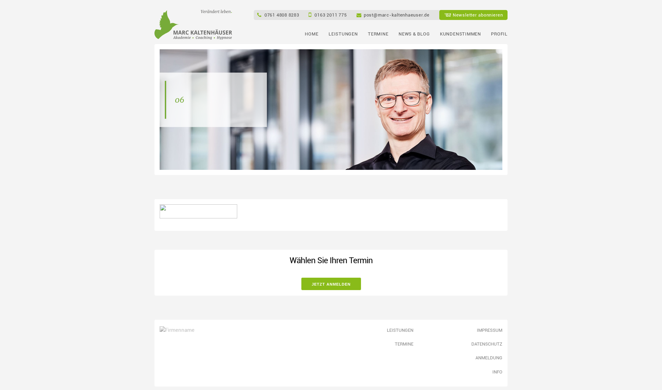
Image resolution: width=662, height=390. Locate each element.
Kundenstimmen (460, 34)
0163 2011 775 (330, 15)
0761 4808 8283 (281, 15)
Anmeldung (488, 357)
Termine (378, 34)
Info (497, 371)
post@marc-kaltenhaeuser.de (397, 15)
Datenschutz (486, 344)
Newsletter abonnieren (478, 15)
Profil (499, 34)
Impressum (489, 330)
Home (311, 34)
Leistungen (343, 34)
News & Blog (414, 34)
